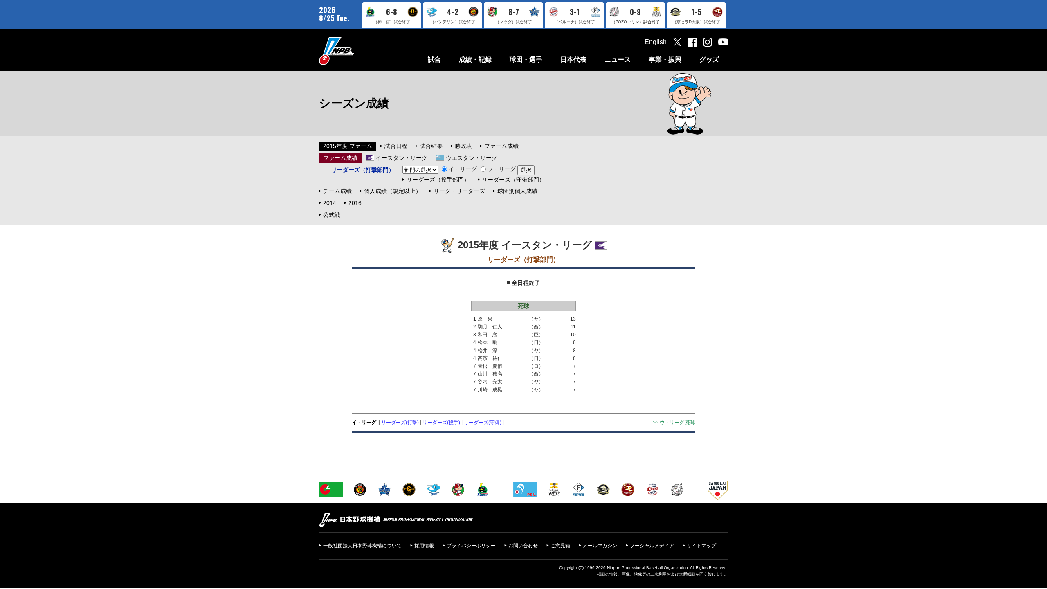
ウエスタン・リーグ (471, 158)
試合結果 (431, 146)
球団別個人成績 (517, 191)
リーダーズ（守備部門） (513, 179)
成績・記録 (475, 59)
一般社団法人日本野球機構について (362, 546)
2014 (329, 203)
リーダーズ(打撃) (400, 422)
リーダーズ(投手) (441, 422)
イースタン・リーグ (401, 158)
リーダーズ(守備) (482, 422)
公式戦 (331, 214)
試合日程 (395, 146)
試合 (434, 59)
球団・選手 (526, 59)
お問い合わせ (523, 546)
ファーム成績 (501, 146)
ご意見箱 (560, 546)
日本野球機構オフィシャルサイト (357, 51)
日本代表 (573, 59)
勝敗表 (463, 146)
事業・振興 (665, 59)
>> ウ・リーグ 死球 (674, 422)
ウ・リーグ (501, 169)
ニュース (617, 59)
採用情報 (424, 546)
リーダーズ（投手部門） (438, 179)
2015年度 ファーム (347, 146)
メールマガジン (600, 546)
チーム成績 (337, 191)
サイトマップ (701, 546)
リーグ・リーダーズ (459, 191)
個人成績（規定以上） (392, 191)
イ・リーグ (462, 169)
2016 (355, 203)
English (656, 41)
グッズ (709, 59)
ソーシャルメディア (652, 546)
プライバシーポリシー (471, 546)
